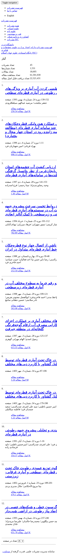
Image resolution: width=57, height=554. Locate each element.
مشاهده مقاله (17, 108)
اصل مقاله (21, 111)
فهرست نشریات (15, 8)
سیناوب (6, 551)
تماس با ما (12, 10)
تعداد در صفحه (10, 541)
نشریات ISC (13, 39)
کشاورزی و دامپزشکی (18, 37)
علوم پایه (11, 31)
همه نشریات (13, 26)
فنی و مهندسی (14, 34)
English (10, 15)
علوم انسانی (13, 28)
